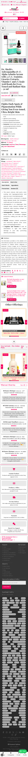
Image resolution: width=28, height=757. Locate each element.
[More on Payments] (14, 511)
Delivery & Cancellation (9, 553)
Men (21, 21)
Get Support (23, 553)
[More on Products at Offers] (14, 483)
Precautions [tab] (5, 188)
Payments (6, 551)
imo (13, 144)
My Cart (22, 549)
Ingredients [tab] (14, 185)
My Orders (22, 551)
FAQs (4, 547)
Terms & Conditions (8, 556)
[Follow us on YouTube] (11, 2)
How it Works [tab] (6, 185)
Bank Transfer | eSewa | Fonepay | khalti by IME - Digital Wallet (14, 749)
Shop (7, 21)
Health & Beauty (14, 21)
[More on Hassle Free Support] (14, 524)
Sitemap (16, 739)
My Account (23, 547)
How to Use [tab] (14, 182)
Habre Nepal (17, 741)
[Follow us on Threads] (5, 2)
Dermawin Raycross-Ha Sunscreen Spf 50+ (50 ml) (14, 424)
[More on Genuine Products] (14, 469)
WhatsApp (22, 144)
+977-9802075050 (9, 146)
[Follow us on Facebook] (2, 2)
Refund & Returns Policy (9, 554)
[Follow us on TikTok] (15, 2)
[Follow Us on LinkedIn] (10, 2)
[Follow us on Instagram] (3, 2)
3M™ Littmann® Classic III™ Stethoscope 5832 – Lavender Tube (14, 392)
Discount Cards (7, 574)
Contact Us (6, 560)
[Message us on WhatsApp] (13, 2)
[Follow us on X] (7, 2)
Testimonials (6, 572)
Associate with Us (7, 575)
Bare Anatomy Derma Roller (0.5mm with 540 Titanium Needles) (14, 438)
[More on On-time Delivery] (14, 497)
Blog (4, 570)
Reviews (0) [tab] (14, 188)
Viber (17, 144)
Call (10, 144)
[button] (5, 4)
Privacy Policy (6, 558)
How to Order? (7, 549)
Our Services (6, 568)
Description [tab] (5, 182)
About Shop (6, 566)
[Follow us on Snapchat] (8, 2)
